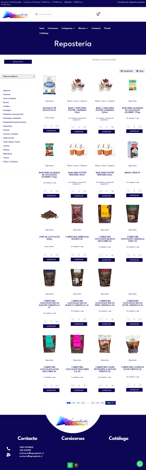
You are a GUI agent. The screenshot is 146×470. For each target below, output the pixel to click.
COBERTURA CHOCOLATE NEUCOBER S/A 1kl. (77, 369)
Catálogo (118, 438)
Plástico (70, 101)
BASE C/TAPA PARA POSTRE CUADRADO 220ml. (105, 110)
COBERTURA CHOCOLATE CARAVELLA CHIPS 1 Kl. (133, 239)
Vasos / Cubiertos (80, 101)
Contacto (27, 438)
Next (109, 403)
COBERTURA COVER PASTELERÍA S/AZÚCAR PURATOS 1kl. (105, 369)
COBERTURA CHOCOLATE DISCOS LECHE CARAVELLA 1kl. (132, 303)
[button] (140, 464)
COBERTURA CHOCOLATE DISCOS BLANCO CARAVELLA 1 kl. (77, 303)
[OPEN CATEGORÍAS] (74, 28)
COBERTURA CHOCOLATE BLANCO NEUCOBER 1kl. (105, 239)
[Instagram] (76, 465)
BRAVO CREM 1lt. (133, 173)
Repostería (49, 101)
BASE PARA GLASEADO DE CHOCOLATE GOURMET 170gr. (132, 110)
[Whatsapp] (70, 465)
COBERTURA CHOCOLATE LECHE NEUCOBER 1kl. (49, 369)
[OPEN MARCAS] (87, 28)
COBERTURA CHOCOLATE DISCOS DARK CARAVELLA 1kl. (105, 303)
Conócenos (72, 438)
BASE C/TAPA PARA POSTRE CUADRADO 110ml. (77, 110)
